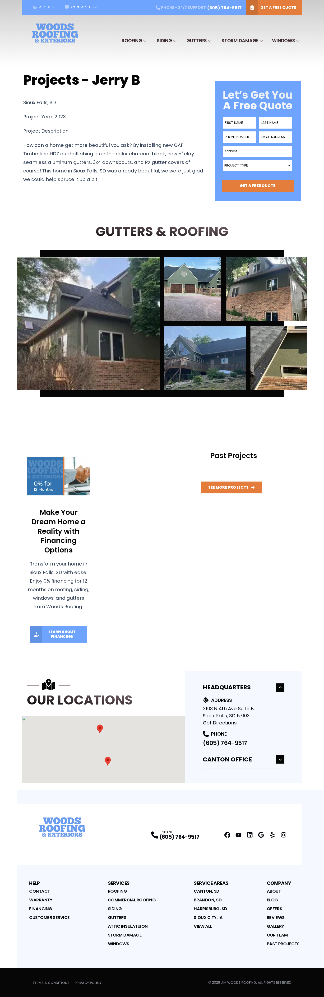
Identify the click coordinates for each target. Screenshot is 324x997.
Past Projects (283, 944)
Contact (39, 891)
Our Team (277, 935)
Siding (164, 40)
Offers (274, 909)
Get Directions (220, 722)
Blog (272, 900)
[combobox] (257, 151)
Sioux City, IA (208, 917)
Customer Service (49, 917)
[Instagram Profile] (283, 835)
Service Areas (211, 883)
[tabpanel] (162, 323)
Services (119, 883)
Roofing (132, 40)
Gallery (275, 926)
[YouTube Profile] (238, 835)
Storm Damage (240, 40)
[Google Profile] (261, 835)
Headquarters (227, 687)
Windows (283, 40)
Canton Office (227, 759)
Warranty (40, 900)
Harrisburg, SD (210, 909)
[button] (100, 728)
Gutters (196, 40)
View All (203, 926)
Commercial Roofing (132, 900)
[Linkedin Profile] (250, 835)
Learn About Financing (62, 634)
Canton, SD (206, 891)
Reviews (276, 917)
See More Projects (228, 487)
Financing (40, 909)
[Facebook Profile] (227, 835)
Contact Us (82, 7)
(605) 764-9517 (225, 743)
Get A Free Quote (278, 7)
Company (279, 883)
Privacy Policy (88, 982)
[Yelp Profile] (272, 835)
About (45, 7)
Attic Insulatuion (128, 926)
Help (34, 883)
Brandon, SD (208, 900)
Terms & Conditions (51, 982)
